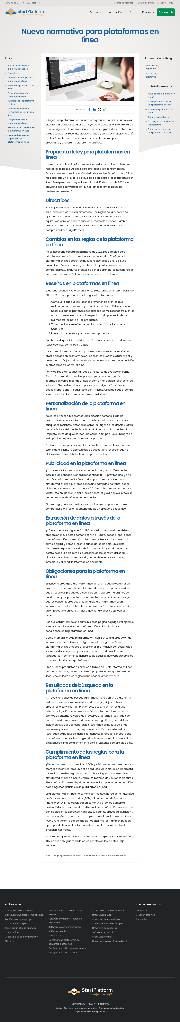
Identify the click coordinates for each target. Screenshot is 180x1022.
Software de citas (58, 931)
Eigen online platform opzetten (90, 1011)
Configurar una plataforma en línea (24, 915)
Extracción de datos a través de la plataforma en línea (21, 112)
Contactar (141, 910)
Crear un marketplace (17, 923)
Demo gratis (166, 12)
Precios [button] (146, 12)
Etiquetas (10, 941)
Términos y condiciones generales (80, 1008)
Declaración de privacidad (111, 1008)
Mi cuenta (161, 2)
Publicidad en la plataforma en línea (21, 102)
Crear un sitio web (102, 915)
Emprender (150, 68)
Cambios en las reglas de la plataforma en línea (21, 79)
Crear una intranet (102, 936)
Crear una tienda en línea (106, 919)
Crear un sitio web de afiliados (108, 910)
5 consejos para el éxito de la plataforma (161, 123)
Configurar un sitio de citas (19, 910)
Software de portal (102, 932)
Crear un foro (12, 932)
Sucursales (141, 919)
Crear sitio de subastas (104, 928)
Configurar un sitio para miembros (67, 948)
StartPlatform (90, 991)
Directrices (13, 73)
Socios (59, 1008)
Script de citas (56, 935)
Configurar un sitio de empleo (108, 923)
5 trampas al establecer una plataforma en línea (160, 103)
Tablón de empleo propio (18, 919)
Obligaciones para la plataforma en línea (17, 121)
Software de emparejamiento (65, 927)
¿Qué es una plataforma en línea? (161, 95)
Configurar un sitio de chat (63, 952)
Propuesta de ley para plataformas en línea (18, 67)
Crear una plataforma (158, 117)
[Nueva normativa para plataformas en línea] (90, 79)
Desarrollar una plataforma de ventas (65, 912)
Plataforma (150, 76)
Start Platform (31, 12)
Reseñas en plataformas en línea (21, 87)
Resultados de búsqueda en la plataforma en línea (21, 129)
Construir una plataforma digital (109, 941)
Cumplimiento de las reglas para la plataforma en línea (19, 138)
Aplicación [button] (115, 12)
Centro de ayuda (146, 2)
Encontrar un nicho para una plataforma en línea (160, 131)
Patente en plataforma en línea (160, 111)
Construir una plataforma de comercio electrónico (64, 941)
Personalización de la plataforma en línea (18, 95)
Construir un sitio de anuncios (20, 928)
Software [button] (96, 12)
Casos (134, 12)
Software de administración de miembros (65, 920)
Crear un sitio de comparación (21, 936)
